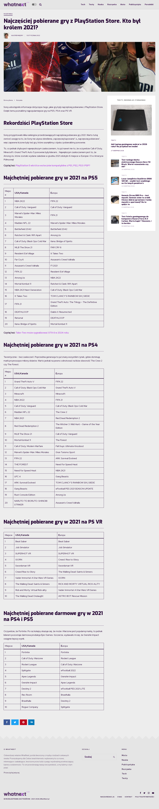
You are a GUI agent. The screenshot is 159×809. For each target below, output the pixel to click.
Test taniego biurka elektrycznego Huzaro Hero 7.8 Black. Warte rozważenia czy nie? (135, 163)
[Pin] (23, 722)
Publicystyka (135, 4)
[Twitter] (144, 793)
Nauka (101, 4)
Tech (83, 4)
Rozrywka (112, 4)
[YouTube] (153, 793)
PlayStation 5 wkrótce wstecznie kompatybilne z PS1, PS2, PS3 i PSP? (53, 165)
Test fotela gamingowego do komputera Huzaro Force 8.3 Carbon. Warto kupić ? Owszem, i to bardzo (136, 219)
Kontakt (128, 797)
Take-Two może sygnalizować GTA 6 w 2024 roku (42, 332)
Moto (122, 4)
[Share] (7, 722)
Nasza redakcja (107, 797)
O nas (119, 797)
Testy (91, 4)
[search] (114, 757)
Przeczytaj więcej (11, 772)
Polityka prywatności (144, 797)
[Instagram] (149, 793)
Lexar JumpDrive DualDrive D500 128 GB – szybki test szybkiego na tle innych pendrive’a (136, 181)
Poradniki (149, 4)
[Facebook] (140, 793)
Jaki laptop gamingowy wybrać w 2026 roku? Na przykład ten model (129, 145)
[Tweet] (15, 722)
